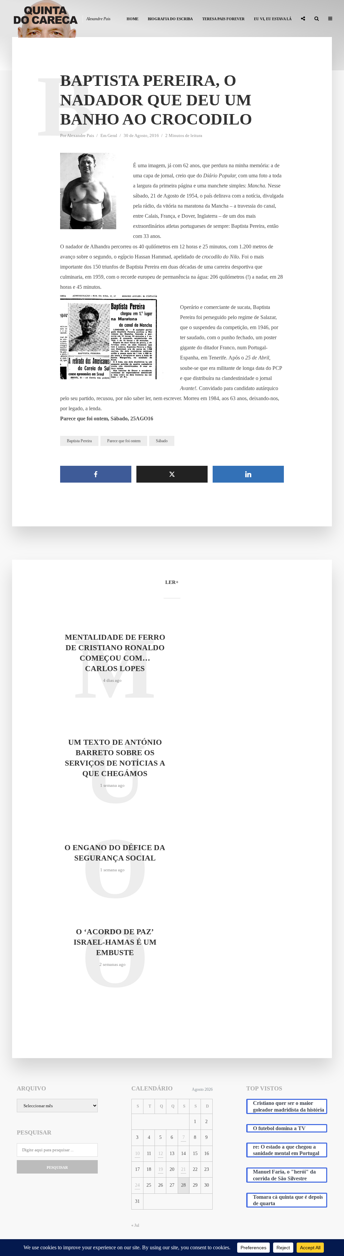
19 (160, 1169)
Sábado (162, 441)
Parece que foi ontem (123, 441)
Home (132, 19)
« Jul (135, 1225)
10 (137, 1153)
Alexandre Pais (80, 135)
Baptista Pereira (79, 441)
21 (183, 1169)
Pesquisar (57, 1167)
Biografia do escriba (170, 19)
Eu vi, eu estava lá (273, 19)
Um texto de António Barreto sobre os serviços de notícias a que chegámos (115, 758)
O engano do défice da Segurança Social (114, 852)
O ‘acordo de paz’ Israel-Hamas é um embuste (115, 942)
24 (137, 1185)
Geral (112, 135)
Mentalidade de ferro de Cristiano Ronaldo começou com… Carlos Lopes (115, 653)
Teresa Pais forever (223, 19)
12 (160, 1153)
